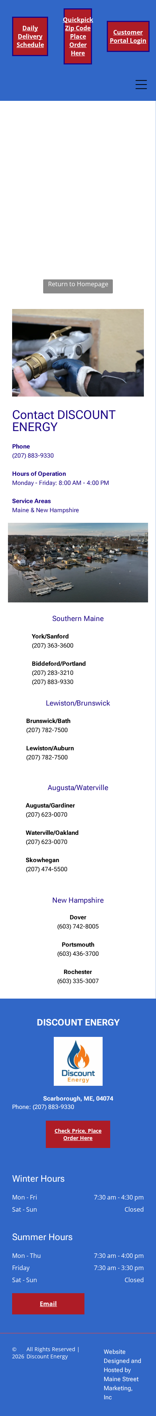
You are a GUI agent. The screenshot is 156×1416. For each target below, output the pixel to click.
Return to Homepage (78, 284)
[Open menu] (141, 84)
